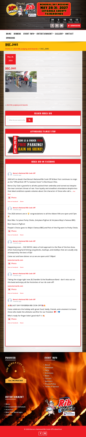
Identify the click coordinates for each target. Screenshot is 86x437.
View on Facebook (13, 201)
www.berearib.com (15, 260)
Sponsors (10, 38)
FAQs (47, 370)
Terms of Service (52, 386)
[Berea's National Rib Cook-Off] (43, 9)
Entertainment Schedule (16, 407)
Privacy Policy (50, 384)
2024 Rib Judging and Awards (25, 49)
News (47, 376)
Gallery (59, 33)
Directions (49, 373)
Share (21, 201)
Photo (13, 197)
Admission (49, 367)
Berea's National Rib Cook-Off (24, 173)
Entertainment (45, 33)
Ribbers (17, 33)
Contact (69, 33)
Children (9, 415)
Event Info (28, 33)
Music (8, 404)
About (47, 365)
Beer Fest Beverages (14, 412)
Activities (9, 409)
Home (8, 33)
